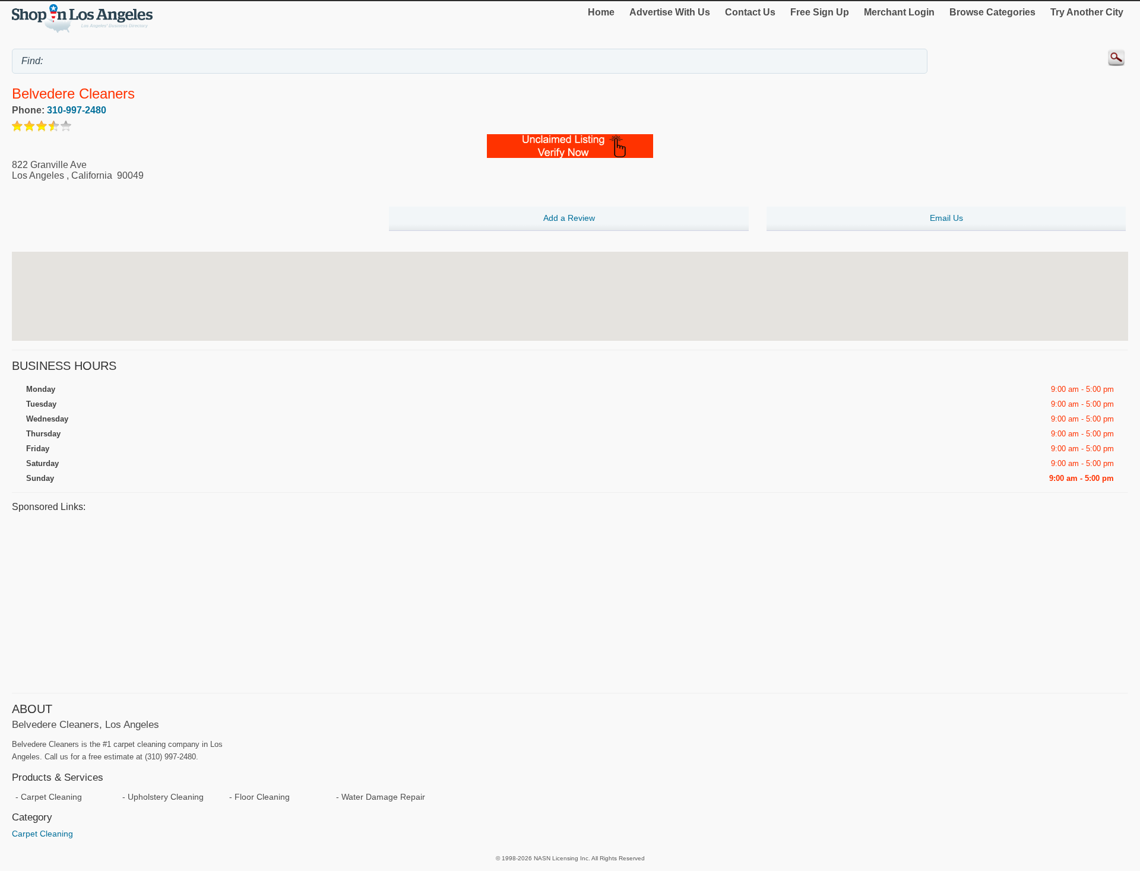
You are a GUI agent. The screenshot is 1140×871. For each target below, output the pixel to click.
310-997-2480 (76, 110)
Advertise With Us (669, 12)
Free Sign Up (819, 12)
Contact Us (750, 12)
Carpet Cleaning (42, 833)
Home (601, 12)
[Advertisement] (368, 601)
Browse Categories (992, 12)
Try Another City (1086, 12)
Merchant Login (899, 12)
